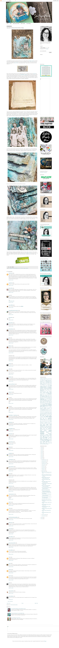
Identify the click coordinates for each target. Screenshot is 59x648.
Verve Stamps (47, 440)
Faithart (41, 399)
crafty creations (11, 590)
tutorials (41, 439)
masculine (44, 414)
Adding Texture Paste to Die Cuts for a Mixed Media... (46, 497)
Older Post (36, 603)
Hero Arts (46, 406)
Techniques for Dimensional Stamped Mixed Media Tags (46, 491)
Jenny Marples (11, 596)
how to (47, 407)
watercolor (26, 268)
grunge (49, 403)
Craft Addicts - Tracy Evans (13, 415)
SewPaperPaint (42, 425)
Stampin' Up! (49, 432)
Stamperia (46, 431)
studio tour (45, 435)
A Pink (10, 508)
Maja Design (50, 413)
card (48, 385)
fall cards (44, 399)
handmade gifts (45, 405)
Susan (10, 563)
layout (44, 412)
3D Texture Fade (42, 379)
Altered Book (48, 381)
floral (44, 400)
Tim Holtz (21, 268)
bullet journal (50, 384)
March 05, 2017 (11, 547)
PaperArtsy (50, 418)
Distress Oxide (44, 396)
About (11, 23)
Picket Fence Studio (42, 420)
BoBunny (43, 384)
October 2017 (44, 462)
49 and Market (47, 379)
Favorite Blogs (28, 23)
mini (51, 414)
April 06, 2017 (11, 599)
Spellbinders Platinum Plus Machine (48, 429)
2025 (42, 448)
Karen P (10, 575)
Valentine (42, 440)
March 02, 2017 (11, 285)
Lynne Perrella (44, 413)
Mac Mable (10, 422)
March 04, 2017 (11, 505)
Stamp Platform (43, 430)
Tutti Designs (45, 439)
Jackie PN (10, 528)
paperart (46, 418)
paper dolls (42, 418)
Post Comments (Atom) (14, 604)
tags (43, 436)
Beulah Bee (10, 317)
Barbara (10, 569)
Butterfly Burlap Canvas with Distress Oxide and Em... (46, 478)
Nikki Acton (10, 522)
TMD (48, 437)
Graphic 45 (46, 403)
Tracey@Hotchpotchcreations (13, 310)
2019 (42, 456)
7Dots (40, 380)
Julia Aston (10, 486)
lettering (46, 412)
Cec (9, 397)
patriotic (47, 419)
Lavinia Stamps (42, 412)
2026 (42, 447)
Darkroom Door (49, 392)
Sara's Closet (16, 62)
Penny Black (50, 419)
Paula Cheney (11, 441)
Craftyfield (10, 453)
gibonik (10, 363)
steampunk (46, 434)
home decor (44, 407)
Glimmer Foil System (42, 403)
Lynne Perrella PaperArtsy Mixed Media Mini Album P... (46, 488)
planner (46, 420)
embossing (42, 398)
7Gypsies (43, 380)
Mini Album (42, 415)
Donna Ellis (10, 288)
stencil (19, 268)
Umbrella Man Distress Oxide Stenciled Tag (46, 506)
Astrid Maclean (11, 459)
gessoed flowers (47, 402)
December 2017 (44, 459)
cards (45, 387)
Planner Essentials (49, 420)
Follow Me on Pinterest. (43, 172)
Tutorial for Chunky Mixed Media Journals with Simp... (46, 495)
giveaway (50, 402)
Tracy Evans (45, 438)
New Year (47, 417)
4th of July (50, 379)
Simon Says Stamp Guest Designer (46, 427)
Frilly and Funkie (45, 401)
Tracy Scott (50, 438)
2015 (42, 518)
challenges (50, 387)
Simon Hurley (44, 426)
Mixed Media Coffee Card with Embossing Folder (46, 482)
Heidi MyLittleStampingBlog (13, 517)
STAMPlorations (42, 434)
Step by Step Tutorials (16, 23)
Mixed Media (16, 268)
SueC (9, 557)
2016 (42, 517)
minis (44, 416)
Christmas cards (43, 389)
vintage (24, 268)
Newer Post (8, 603)
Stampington (50, 433)
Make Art (41, 414)
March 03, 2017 (11, 352)
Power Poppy (47, 421)
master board (47, 414)
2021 (42, 453)
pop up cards (42, 421)
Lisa (9, 295)
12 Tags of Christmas (43, 378)
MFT (49, 414)
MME (40, 417)
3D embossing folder (49, 378)
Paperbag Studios (42, 419)
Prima (51, 421)
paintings (50, 417)
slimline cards (45, 428)
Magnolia (47, 413)
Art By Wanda (11, 428)
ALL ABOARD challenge (23, 74)
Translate (47, 48)
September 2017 (44, 463)
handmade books (45, 404)
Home (7, 23)
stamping (42, 433)
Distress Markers (44, 395)
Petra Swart (10, 433)
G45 (49, 401)
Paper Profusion (11, 466)
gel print (43, 402)
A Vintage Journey (31, 60)
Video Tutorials (23, 23)
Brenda (34, 73)
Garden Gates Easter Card (46, 489)
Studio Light (42, 435)
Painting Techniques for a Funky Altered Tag (17, 613)
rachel (10, 473)
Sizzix (41, 428)
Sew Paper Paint (47, 424)
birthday (41, 383)
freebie (48, 400)
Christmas (50, 388)
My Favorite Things (44, 417)
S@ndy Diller (11, 322)
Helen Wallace (11, 536)
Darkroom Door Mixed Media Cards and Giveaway (46, 486)
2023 (42, 451)
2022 (42, 452)
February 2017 (44, 514)
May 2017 (43, 468)
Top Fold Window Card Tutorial (15, 617)
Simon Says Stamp (49, 426)
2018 (42, 457)
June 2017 (43, 467)
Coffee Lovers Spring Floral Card (46, 474)
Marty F (10, 502)
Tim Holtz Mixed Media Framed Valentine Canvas (18, 608)
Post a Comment (10, 601)
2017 (42, 458)
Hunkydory (50, 407)
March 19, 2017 (11, 593)
